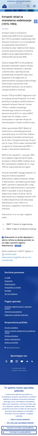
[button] (34, 2)
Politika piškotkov (11, 336)
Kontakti (8, 291)
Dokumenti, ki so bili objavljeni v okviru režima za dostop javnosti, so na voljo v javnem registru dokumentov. (18, 242)
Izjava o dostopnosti (12, 339)
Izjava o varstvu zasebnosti (20, 419)
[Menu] (34, 6)
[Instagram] (16, 361)
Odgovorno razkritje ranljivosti (16, 315)
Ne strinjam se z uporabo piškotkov (20, 432)
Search (28, 6)
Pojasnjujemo (10, 284)
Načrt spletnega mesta (12, 347)
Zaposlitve (9, 281)
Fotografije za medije (13, 288)
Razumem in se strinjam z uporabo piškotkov (20, 427)
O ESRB (7, 278)
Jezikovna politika (11, 343)
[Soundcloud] (27, 361)
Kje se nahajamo (11, 294)
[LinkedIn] (11, 361)
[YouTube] (22, 361)
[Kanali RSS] (32, 361)
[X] (6, 361)
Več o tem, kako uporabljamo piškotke (20, 423)
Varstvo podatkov (11, 328)
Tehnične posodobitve (13, 312)
